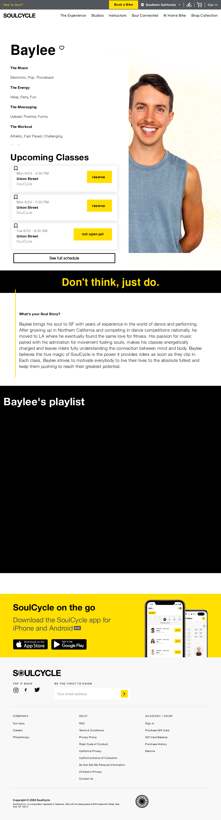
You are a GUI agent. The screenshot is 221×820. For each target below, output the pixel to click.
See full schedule (64, 258)
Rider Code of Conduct (93, 744)
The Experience (73, 15)
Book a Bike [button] (123, 4)
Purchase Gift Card (157, 730)
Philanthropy (21, 737)
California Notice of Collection (98, 758)
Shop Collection (204, 15)
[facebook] (26, 690)
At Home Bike (174, 15)
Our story (19, 723)
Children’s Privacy (90, 771)
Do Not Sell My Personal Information (102, 764)
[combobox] (123, 4)
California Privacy (90, 751)
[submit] (62, 48)
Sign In (149, 723)
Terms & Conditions (91, 730)
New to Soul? (13, 4)
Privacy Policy (88, 737)
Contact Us (86, 778)
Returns (150, 751)
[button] (161, 4)
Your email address (72, 694)
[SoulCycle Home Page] (19, 15)
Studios (97, 15)
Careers (18, 730)
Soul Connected (145, 15)
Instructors (117, 15)
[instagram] (16, 690)
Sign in (213, 4)
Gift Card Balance (156, 737)
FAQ (82, 723)
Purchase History (156, 744)
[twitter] (37, 690)
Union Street (27, 178)
